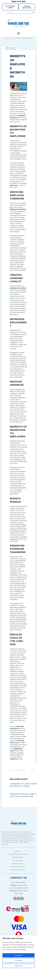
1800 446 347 (23, 888)
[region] (18, 952)
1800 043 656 (18, 1)
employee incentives (18, 288)
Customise (18, 960)
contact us (14, 759)
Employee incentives (18, 209)
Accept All (18, 955)
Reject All (18, 966)
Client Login (18, 893)
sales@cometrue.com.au (18, 885)
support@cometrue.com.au (18, 891)
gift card (13, 185)
